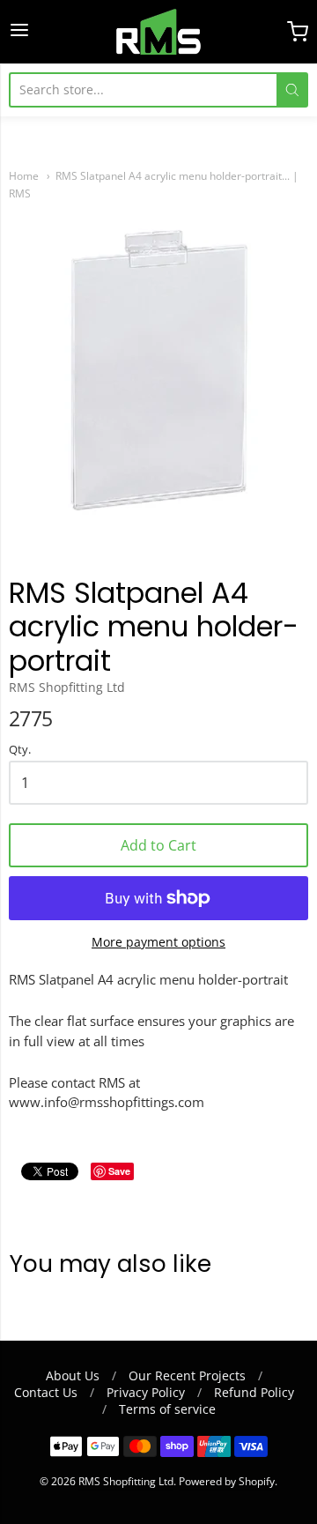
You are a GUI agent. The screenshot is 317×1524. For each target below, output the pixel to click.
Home (24, 175)
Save (119, 1171)
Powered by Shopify (227, 1481)
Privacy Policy (146, 1392)
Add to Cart (158, 845)
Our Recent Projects (187, 1375)
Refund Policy (254, 1392)
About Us (73, 1375)
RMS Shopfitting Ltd (67, 687)
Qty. (20, 750)
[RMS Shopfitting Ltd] (158, 32)
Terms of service (167, 1409)
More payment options (158, 941)
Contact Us (45, 1392)
